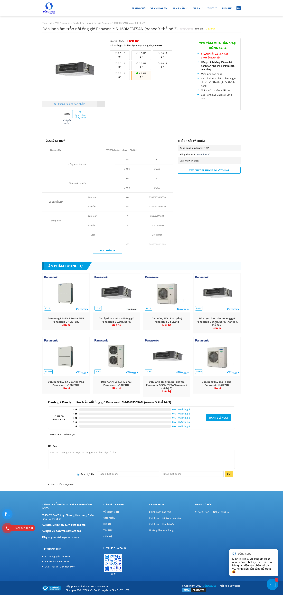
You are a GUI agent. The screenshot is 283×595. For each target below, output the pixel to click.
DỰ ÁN (107, 524)
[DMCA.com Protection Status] (194, 589)
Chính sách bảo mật (160, 511)
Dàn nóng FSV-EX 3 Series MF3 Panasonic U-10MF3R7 (66, 320)
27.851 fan (203, 511)
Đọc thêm (106, 250)
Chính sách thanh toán (162, 524)
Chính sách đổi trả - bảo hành (165, 518)
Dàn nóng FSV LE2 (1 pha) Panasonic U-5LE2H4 (166, 320)
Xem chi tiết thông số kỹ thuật (209, 170)
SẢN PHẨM (109, 518)
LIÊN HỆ (107, 536)
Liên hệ (227, 8)
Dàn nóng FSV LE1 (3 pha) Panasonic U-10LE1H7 (116, 383)
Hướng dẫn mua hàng (161, 530)
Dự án (196, 8)
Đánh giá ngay (218, 417)
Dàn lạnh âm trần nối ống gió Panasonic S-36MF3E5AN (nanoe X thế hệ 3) (166, 385)
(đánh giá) (199, 28)
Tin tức (212, 8)
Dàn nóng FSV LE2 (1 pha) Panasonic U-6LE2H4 (217, 383)
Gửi (229, 473)
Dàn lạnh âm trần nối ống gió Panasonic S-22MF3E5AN (116, 320)
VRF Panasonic (62, 22)
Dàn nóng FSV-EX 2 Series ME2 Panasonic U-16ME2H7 (66, 383)
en (238, 8)
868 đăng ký (222, 511)
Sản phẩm (178, 8)
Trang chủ (139, 8)
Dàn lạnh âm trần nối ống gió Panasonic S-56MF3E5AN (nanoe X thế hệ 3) (217, 321)
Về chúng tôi (159, 8)
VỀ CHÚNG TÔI (111, 511)
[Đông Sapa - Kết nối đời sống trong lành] (58, 8)
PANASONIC (202, 154)
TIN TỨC (108, 530)
